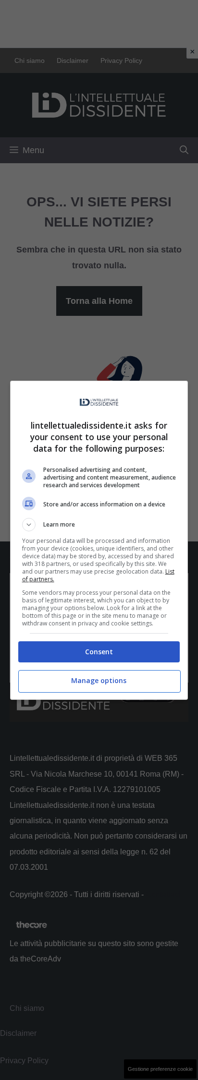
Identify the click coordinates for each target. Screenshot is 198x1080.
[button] (99, 524)
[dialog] (99, 540)
